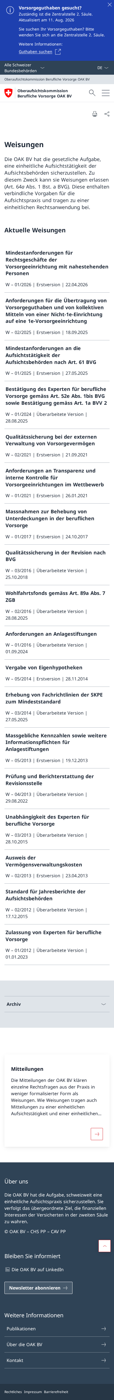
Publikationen (21, 1329)
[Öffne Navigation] (105, 93)
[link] (57, 269)
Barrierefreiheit (56, 1391)
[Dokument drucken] (95, 114)
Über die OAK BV (24, 1344)
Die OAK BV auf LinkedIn (38, 1269)
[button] (105, 1246)
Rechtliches (13, 1391)
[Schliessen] (109, 4)
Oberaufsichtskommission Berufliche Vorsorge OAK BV (44, 93)
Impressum (33, 1391)
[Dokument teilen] (107, 114)
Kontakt (15, 1360)
